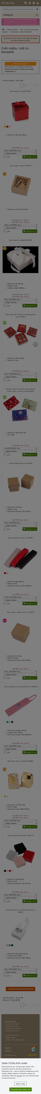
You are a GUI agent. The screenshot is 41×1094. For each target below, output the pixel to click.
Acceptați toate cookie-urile (20, 1089)
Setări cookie (20, 1084)
